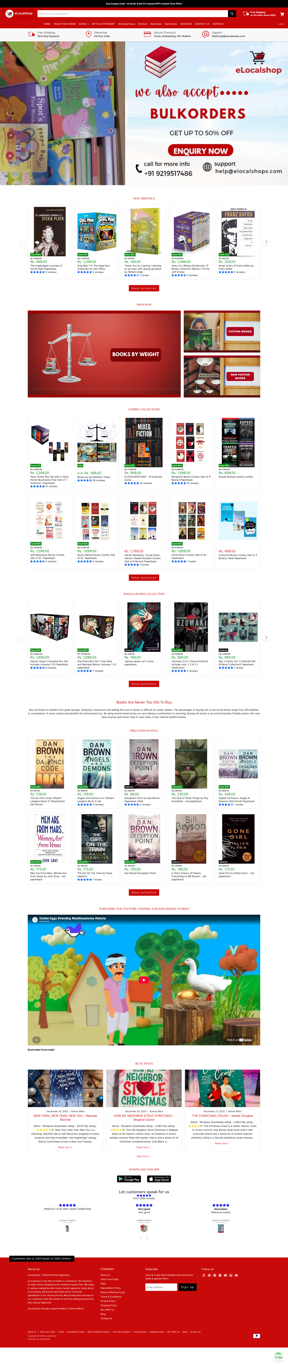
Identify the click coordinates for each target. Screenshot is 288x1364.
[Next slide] (280, 113)
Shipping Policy (108, 1305)
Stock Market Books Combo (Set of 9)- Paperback (96, 556)
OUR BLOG (186, 23)
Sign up (187, 1287)
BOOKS (83, 23)
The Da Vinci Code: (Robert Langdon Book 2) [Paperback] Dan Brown (47, 801)
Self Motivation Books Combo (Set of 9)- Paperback (47, 556)
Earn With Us (107, 1309)
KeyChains (156, 23)
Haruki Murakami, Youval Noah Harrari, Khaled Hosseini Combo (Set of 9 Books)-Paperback (142, 558)
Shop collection (144, 288)
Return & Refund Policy (112, 1292)
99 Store (142, 23)
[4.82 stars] (144, 1195)
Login (281, 23)
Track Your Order (109, 1279)
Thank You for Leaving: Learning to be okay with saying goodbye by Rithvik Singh (142, 268)
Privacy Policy (107, 1301)
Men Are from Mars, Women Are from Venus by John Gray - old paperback (48, 876)
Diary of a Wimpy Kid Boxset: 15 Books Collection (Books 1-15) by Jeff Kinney (191, 268)
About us (105, 1275)
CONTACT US (202, 23)
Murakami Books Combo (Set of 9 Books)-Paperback (191, 478)
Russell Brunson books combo (236, 476)
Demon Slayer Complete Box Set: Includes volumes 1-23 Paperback (49, 663)
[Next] (266, 242)
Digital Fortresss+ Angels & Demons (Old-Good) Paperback (237, 800)
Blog (102, 1314)
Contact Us (106, 1318)
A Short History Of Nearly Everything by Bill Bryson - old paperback (189, 876)
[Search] (232, 13)
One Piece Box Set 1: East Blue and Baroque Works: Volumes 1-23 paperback (96, 664)
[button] (142, 1238)
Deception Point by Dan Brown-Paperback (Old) (142, 800)
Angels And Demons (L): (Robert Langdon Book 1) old (95, 800)
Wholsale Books (126, 23)
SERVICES (218, 23)
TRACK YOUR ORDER (64, 23)
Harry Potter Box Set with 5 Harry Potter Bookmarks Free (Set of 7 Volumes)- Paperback (49, 479)
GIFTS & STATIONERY (103, 23)
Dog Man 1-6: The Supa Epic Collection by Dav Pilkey (93, 267)
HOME (47, 23)
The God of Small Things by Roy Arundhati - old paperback (190, 800)
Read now (64, 1147)
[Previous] (21, 242)
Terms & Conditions (111, 1296)
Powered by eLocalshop (39, 1339)
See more (142, 1156)
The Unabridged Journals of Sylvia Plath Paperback (46, 267)
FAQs (103, 1283)
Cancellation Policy (110, 1288)
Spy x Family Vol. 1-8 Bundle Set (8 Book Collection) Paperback (237, 663)
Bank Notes (171, 23)
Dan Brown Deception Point (140, 873)
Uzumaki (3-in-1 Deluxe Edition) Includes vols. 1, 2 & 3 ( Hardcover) (190, 664)
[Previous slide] (8, 113)
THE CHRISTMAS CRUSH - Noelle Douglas (222, 1116)
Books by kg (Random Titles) (93, 476)
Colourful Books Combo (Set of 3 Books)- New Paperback (238, 557)
